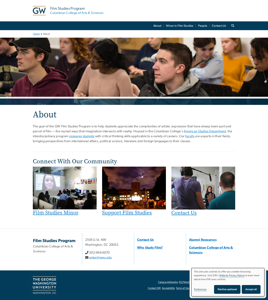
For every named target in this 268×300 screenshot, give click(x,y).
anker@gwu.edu (100, 257)
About (157, 25)
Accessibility (168, 288)
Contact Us (219, 25)
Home (36, 34)
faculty (190, 136)
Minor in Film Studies (179, 25)
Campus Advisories (168, 282)
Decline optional (227, 289)
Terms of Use (182, 288)
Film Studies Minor (55, 212)
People (202, 25)
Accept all (251, 289)
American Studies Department (205, 131)
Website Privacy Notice (232, 275)
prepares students (81, 136)
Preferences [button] (200, 289)
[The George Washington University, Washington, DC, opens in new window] (44, 285)
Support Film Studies (127, 212)
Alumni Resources (203, 240)
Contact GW (154, 288)
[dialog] (227, 282)
